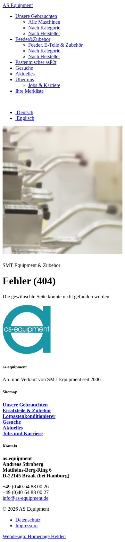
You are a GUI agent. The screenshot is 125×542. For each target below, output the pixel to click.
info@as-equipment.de (25, 498)
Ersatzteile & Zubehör (27, 410)
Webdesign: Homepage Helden (34, 536)
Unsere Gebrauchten (25, 404)
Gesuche (12, 422)
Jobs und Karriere (23, 433)
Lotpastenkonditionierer (29, 416)
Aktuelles (13, 427)
